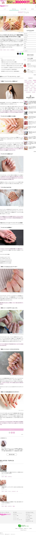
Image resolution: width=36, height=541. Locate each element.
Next (22, 434)
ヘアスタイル (27, 87)
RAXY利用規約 (28, 519)
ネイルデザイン (9, 476)
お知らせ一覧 (27, 514)
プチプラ (26, 88)
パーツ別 (31, 88)
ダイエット (26, 90)
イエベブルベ (33, 87)
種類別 (13, 506)
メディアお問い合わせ (29, 515)
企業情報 (16, 528)
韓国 (33, 83)
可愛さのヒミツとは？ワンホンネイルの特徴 (8, 61)
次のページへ (11, 429)
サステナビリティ (13, 534)
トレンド (9, 491)
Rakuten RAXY (4, 6)
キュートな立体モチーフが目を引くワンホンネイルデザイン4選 (12, 67)
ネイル (3, 48)
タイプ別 (33, 92)
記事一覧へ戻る (12, 454)
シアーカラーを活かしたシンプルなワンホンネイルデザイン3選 (12, 63)
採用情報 (30, 528)
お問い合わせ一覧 (7, 534)
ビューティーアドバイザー (17, 519)
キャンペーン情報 (15, 515)
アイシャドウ (26, 85)
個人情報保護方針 (20, 528)
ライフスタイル (28, 92)
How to (2, 476)
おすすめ (6, 491)
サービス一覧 (1, 534)
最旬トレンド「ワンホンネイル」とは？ (8, 60)
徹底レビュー (29, 83)
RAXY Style (15, 514)
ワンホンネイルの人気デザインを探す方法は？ (9, 69)
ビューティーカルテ (16, 518)
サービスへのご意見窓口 (29, 518)
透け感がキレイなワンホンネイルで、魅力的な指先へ (10, 71)
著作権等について (26, 528)
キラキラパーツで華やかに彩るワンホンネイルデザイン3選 (11, 65)
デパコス (31, 90)
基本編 (5, 476)
